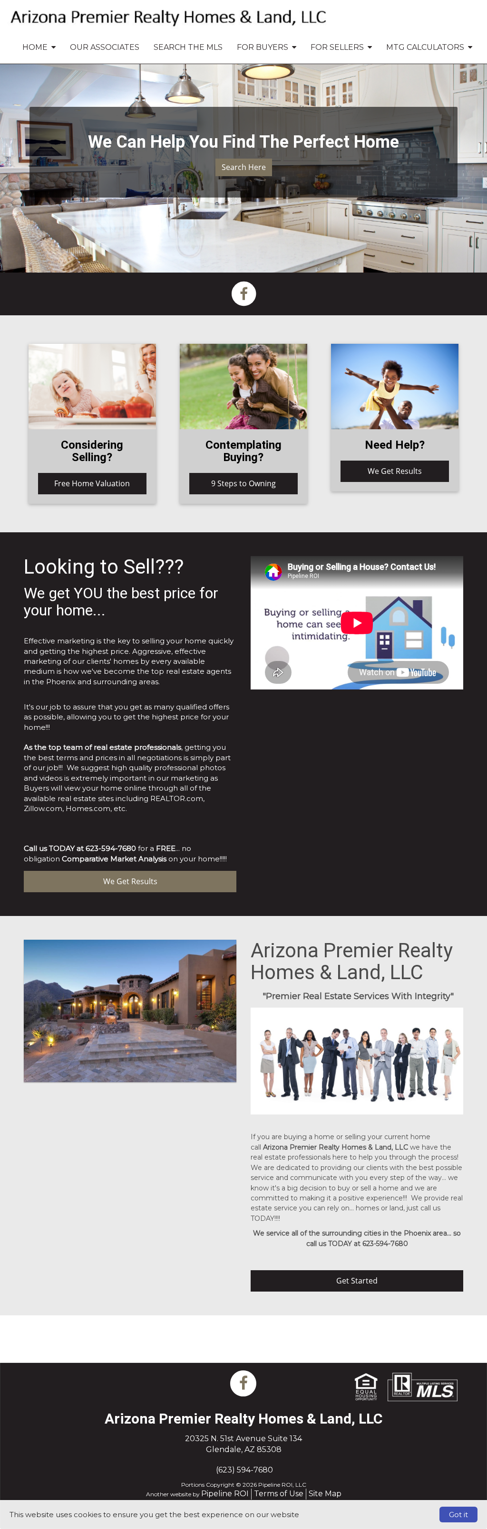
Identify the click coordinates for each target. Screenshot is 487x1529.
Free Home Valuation (92, 483)
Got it (458, 1514)
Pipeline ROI (225, 1493)
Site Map (325, 1493)
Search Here (244, 167)
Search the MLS (188, 47)
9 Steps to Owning (243, 483)
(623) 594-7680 (244, 1469)
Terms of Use (278, 1493)
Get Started (357, 1280)
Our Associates (104, 47)
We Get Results (395, 471)
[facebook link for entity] (243, 293)
